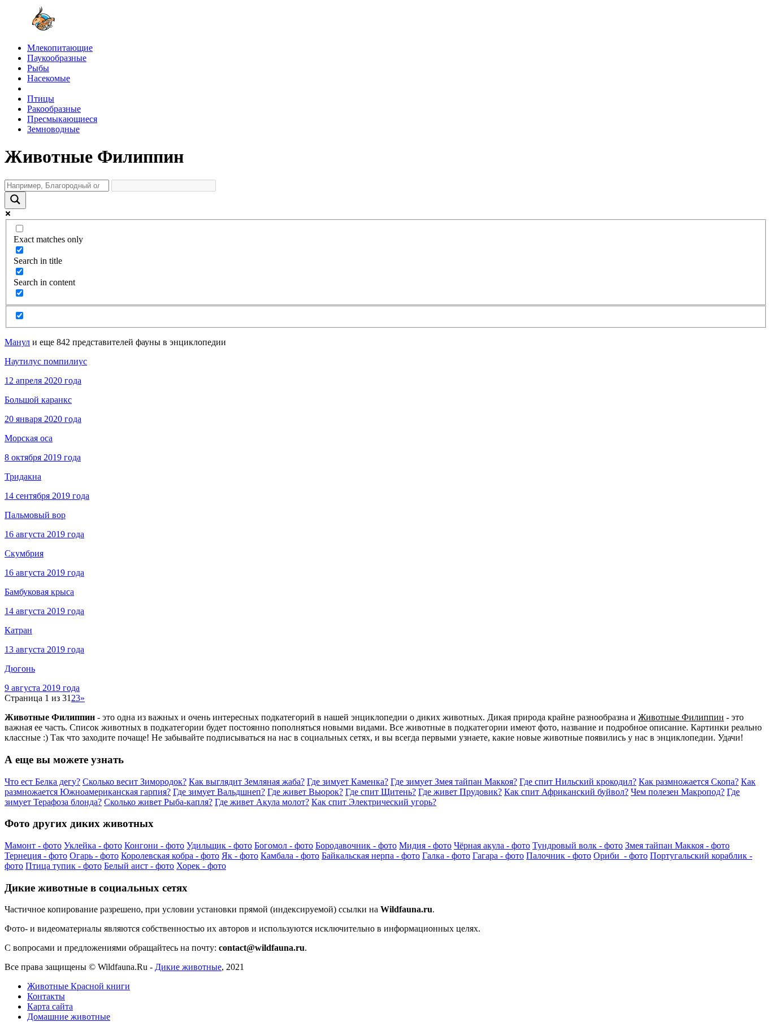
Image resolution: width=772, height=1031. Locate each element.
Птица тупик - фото (63, 866)
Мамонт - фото (33, 845)
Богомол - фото (283, 845)
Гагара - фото (498, 855)
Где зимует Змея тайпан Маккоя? (454, 781)
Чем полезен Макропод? (678, 792)
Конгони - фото (154, 845)
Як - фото (240, 855)
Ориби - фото (620, 855)
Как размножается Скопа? (689, 781)
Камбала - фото (290, 855)
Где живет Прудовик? (460, 792)
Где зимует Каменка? (347, 781)
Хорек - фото (201, 866)
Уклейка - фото (93, 845)
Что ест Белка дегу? (42, 781)
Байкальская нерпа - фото (371, 855)
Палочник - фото (558, 855)
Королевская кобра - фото (170, 855)
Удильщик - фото (219, 845)
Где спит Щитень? (380, 792)
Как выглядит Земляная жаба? (247, 781)
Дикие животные (188, 967)
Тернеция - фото (36, 855)
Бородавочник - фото (356, 845)
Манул (17, 342)
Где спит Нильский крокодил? (577, 781)
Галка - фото (446, 855)
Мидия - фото (425, 845)
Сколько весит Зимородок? (135, 781)
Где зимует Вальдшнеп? (219, 792)
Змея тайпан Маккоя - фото (677, 845)
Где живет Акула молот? (262, 802)
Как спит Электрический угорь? (373, 802)
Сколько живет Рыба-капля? (158, 802)
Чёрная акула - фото (492, 845)
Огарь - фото (94, 855)
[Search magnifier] (15, 200)
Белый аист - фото (139, 866)
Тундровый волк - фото (577, 845)
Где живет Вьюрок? (305, 792)
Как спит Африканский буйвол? (566, 792)
